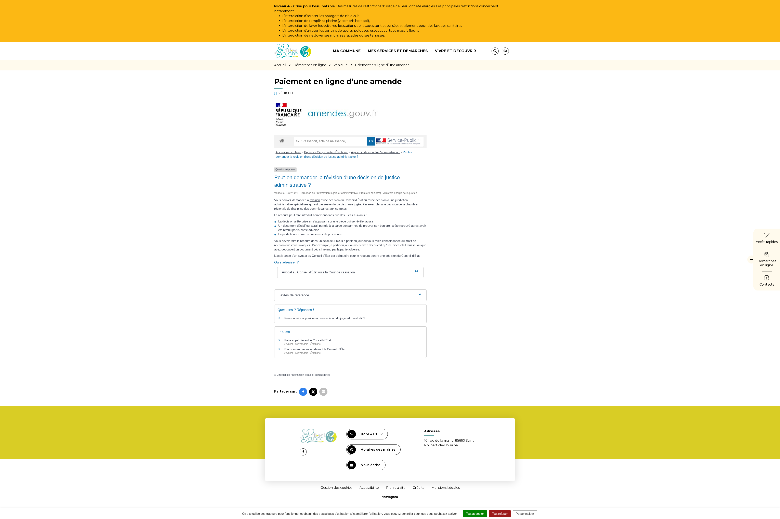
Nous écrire (370, 465)
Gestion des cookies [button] (336, 488)
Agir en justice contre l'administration (375, 152)
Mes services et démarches (398, 51)
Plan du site (395, 488)
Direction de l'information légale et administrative (303, 374)
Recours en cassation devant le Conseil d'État (314, 349)
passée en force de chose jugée (340, 204)
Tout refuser (500, 513)
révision (315, 200)
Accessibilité (369, 488)
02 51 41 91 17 (372, 434)
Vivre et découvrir (455, 51)
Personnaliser (525, 513)
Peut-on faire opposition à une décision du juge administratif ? (324, 318)
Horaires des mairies (378, 449)
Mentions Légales (445, 488)
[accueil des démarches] (281, 140)
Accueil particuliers (288, 152)
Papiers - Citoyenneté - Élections (326, 152)
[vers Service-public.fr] (398, 142)
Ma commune (347, 51)
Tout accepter (475, 513)
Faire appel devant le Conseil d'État (307, 340)
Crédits (418, 488)
